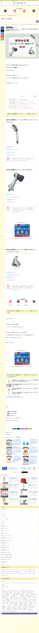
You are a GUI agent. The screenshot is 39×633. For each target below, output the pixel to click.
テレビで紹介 (10, 5)
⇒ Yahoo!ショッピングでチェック (13, 149)
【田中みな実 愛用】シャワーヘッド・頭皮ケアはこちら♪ (18, 99)
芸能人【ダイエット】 (4, 528)
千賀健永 (8, 571)
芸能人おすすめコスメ (24, 5)
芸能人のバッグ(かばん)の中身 (16, 5)
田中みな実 (15, 27)
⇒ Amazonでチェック (10, 152)
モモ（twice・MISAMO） (27, 573)
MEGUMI (34, 573)
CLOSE (35, 96)
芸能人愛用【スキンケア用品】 (31, 5)
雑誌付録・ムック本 (4, 564)
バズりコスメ (2, 5)
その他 (2, 511)
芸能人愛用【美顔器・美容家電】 (6, 557)
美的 (11, 573)
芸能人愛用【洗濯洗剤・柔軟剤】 (6, 554)
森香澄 (7, 573)
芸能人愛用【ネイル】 (4, 542)
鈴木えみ (15, 573)
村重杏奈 (3, 571)
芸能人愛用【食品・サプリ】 (5, 559)
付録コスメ (6, 5)
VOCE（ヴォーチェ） (5, 575)
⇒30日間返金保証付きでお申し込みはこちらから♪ (22, 238)
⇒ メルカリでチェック (10, 154)
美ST (34, 571)
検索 (19, 613)
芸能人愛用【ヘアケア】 (9, 27)
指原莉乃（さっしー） (19, 571)
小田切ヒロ (26, 571)
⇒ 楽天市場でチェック (10, 194)
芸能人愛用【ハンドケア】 (5, 545)
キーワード (3, 581)
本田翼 (3, 573)
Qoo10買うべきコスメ (4, 509)
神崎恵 (31, 571)
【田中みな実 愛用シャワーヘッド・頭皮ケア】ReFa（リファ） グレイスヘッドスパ (22, 103)
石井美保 (13, 571)
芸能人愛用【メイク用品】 (5, 552)
